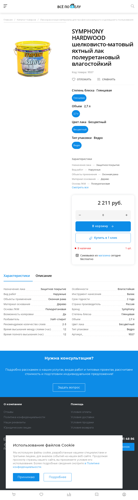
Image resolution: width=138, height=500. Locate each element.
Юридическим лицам (17, 427)
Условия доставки (82, 417)
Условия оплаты (81, 412)
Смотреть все (80, 187)
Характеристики (17, 276)
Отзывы (8, 412)
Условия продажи (82, 422)
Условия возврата (82, 427)
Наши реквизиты (15, 422)
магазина (104, 255)
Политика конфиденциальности (24, 417)
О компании (13, 404)
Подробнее (57, 477)
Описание (44, 276)
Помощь (77, 404)
